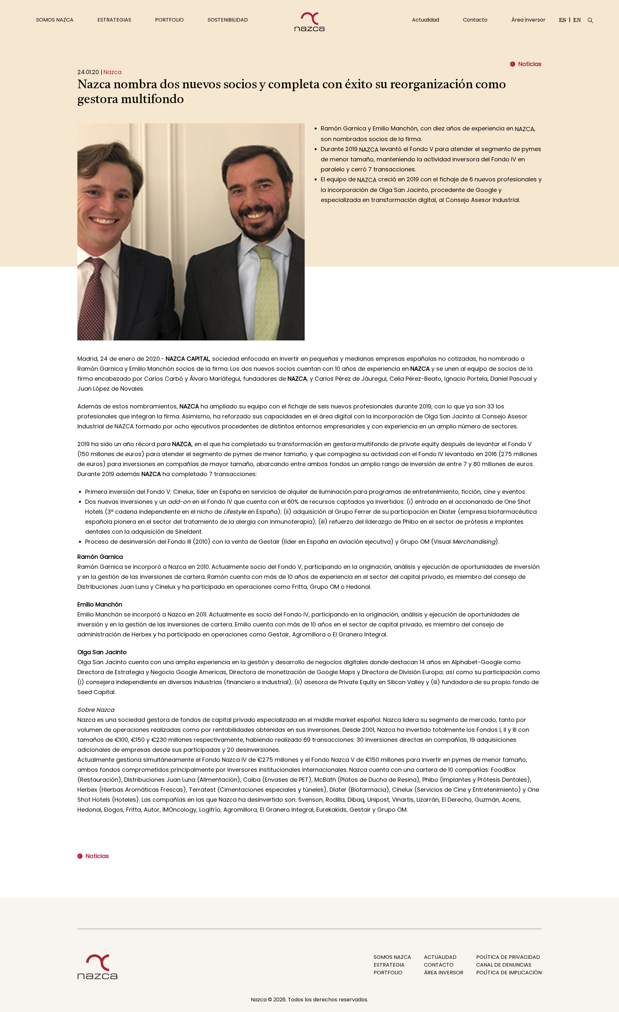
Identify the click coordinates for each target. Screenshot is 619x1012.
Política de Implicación (509, 972)
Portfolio (388, 972)
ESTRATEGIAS (114, 20)
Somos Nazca (392, 957)
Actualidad (425, 20)
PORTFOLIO (169, 20)
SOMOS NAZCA (55, 20)
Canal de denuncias (503, 965)
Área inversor (528, 20)
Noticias (530, 64)
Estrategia (389, 965)
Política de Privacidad (508, 957)
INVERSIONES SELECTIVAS (125, 10)
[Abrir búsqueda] (590, 20)
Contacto (475, 20)
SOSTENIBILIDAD (228, 20)
